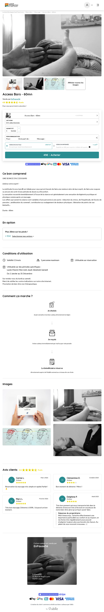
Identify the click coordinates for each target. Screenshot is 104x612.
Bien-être (29, 12)
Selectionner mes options (22, 236)
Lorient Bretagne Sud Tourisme (13, 12)
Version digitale (30, 145)
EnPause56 (15, 99)
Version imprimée (77, 145)
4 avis (21, 102)
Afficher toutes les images (75, 84)
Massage (37, 12)
